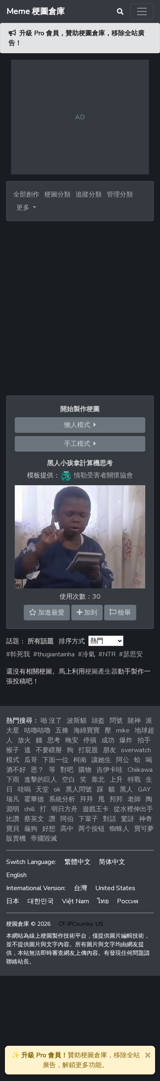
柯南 (80, 759)
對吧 (66, 769)
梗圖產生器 (101, 671)
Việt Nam (75, 901)
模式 (12, 759)
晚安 (71, 740)
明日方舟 (64, 809)
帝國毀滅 (44, 838)
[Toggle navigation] (141, 11)
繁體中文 (77, 861)
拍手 (144, 740)
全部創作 (26, 194)
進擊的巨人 (40, 779)
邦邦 (116, 799)
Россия (127, 901)
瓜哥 (30, 759)
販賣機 (16, 838)
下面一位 (55, 759)
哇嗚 (24, 789)
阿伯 (66, 818)
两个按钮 (91, 828)
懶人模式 (79, 425)
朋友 (109, 750)
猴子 (12, 750)
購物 (84, 769)
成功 (107, 740)
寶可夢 (144, 828)
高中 (66, 828)
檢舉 (123, 612)
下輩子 (88, 818)
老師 (134, 799)
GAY (144, 789)
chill (29, 809)
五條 (62, 730)
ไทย (103, 901)
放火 (24, 740)
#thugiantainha (54, 654)
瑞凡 (12, 799)
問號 (116, 720)
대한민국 (40, 901)
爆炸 (126, 740)
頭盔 (98, 720)
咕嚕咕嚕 (37, 730)
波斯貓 (77, 720)
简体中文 (112, 861)
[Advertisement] (80, 305)
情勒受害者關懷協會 (103, 475)
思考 (53, 740)
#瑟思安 (131, 654)
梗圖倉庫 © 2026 (28, 924)
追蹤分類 (88, 194)
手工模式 (79, 443)
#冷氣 (86, 654)
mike (123, 730)
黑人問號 (79, 789)
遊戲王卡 (95, 809)
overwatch (136, 750)
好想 (48, 828)
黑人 (126, 789)
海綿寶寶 (86, 730)
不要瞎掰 (49, 750)
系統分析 (62, 799)
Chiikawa (140, 769)
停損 (89, 740)
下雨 (12, 779)
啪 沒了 (51, 720)
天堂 (42, 789)
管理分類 (120, 194)
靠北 (98, 779)
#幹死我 (18, 654)
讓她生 (101, 759)
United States (115, 888)
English (16, 875)
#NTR (107, 654)
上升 (116, 779)
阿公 (122, 759)
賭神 (134, 720)
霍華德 (34, 799)
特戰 (134, 779)
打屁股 (88, 750)
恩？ (37, 769)
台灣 (80, 888)
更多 (23, 207)
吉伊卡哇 (109, 769)
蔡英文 (34, 818)
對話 (109, 818)
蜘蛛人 (119, 828)
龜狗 (30, 828)
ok (57, 789)
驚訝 (127, 818)
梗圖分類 (57, 194)
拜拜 (86, 799)
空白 (68, 779)
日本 (12, 901)
